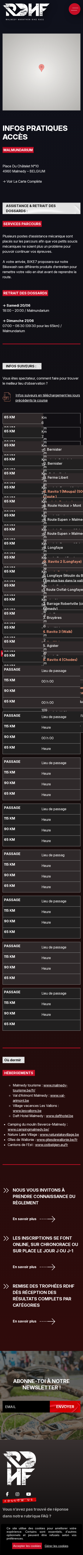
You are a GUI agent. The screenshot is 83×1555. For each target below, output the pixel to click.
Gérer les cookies (56, 1546)
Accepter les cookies (27, 1546)
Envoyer (65, 1406)
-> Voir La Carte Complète (22, 181)
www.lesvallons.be (27, 1111)
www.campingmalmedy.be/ (28, 1129)
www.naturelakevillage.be (59, 1134)
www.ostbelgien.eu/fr (51, 1145)
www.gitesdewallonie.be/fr (57, 1139)
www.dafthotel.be (59, 1116)
